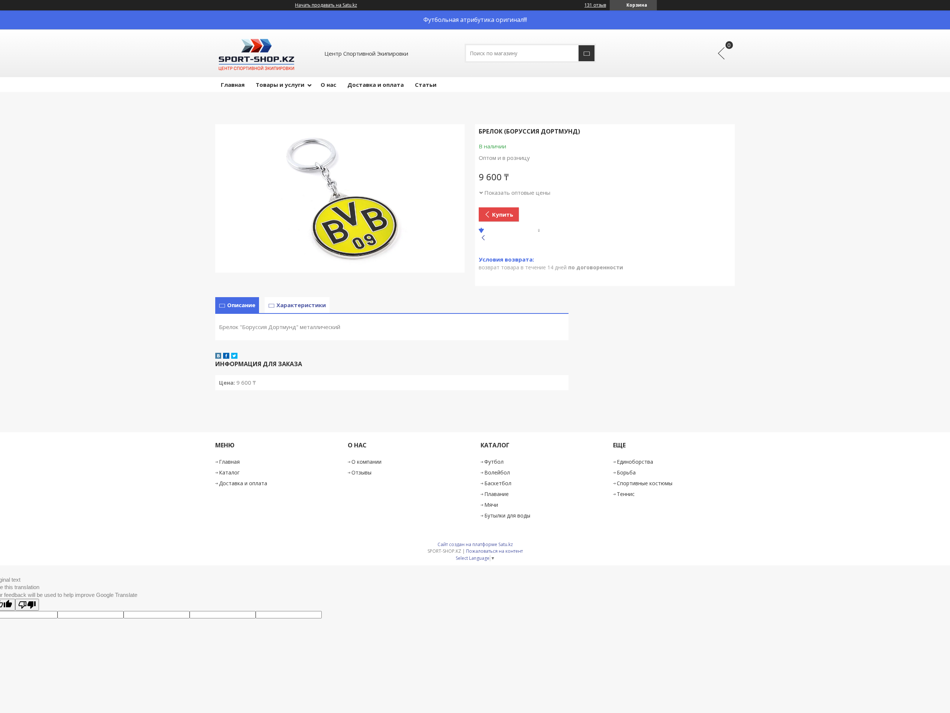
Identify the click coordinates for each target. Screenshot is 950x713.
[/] (256, 53)
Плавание (496, 493)
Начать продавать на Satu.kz (326, 5)
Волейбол (497, 472)
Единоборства (635, 461)
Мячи (491, 504)
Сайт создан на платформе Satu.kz (475, 544)
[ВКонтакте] (218, 356)
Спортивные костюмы (644, 483)
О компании (366, 461)
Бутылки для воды (507, 515)
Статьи (425, 84)
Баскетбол (497, 483)
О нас (328, 84)
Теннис (626, 493)
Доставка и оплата (375, 84)
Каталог (229, 472)
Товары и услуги (280, 84)
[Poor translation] (27, 605)
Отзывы (361, 472)
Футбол (494, 461)
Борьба (626, 472)
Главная (233, 84)
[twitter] (234, 356)
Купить (502, 214)
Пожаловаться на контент (494, 551)
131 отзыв (595, 5)
